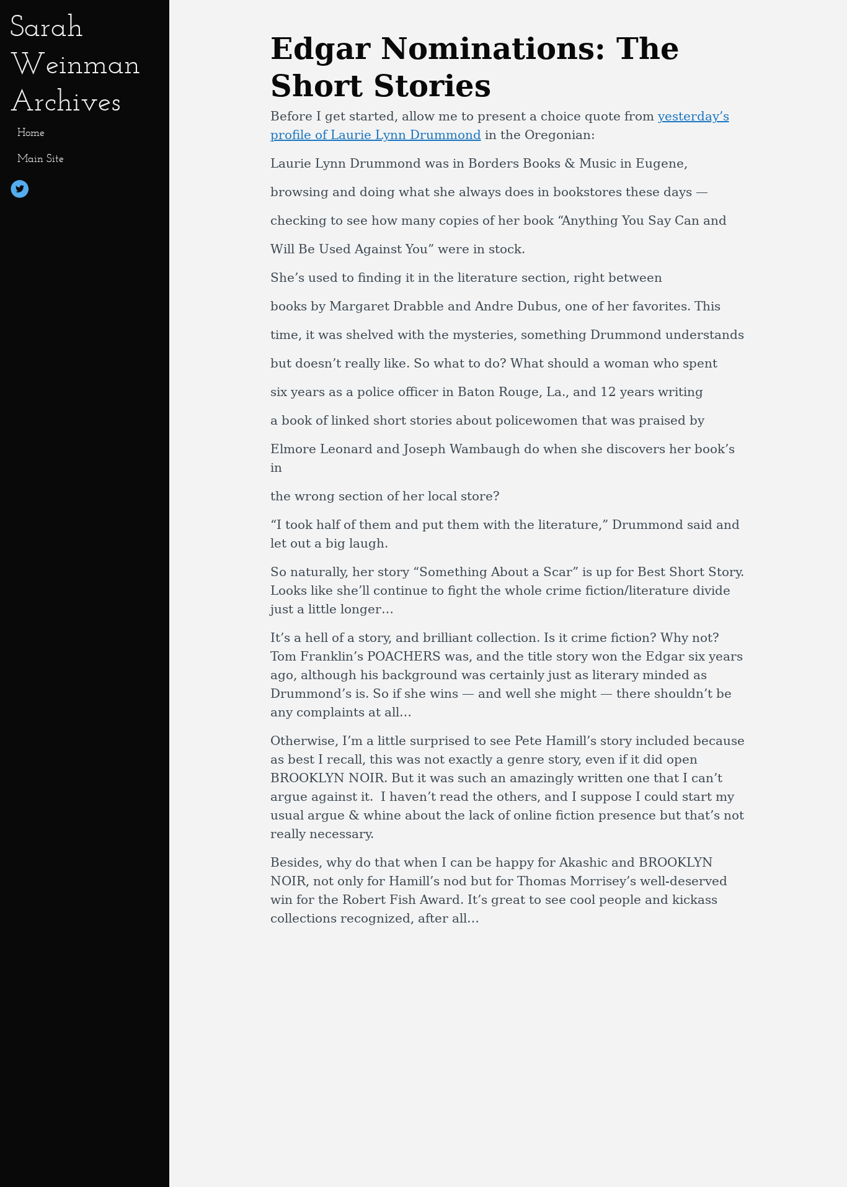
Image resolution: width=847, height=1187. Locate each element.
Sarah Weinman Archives (75, 63)
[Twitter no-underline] (20, 191)
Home (31, 132)
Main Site (40, 158)
